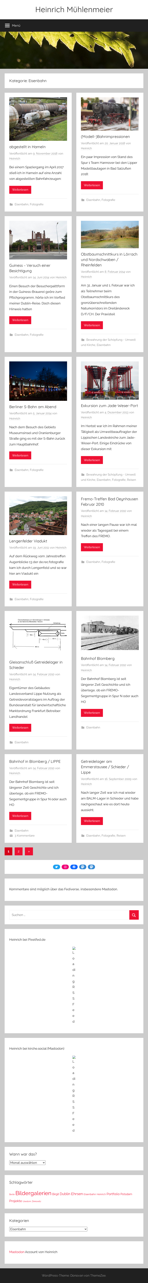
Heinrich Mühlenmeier (74, 9)
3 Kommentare (25, 835)
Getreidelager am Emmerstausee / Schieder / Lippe (105, 767)
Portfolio (113, 1194)
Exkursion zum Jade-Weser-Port (109, 405)
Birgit (55, 1194)
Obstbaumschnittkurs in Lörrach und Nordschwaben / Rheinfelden (109, 259)
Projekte (15, 1201)
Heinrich (14, 158)
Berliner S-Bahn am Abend (32, 406)
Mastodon (16, 1252)
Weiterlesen (20, 189)
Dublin (65, 1194)
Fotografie (37, 204)
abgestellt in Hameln (27, 146)
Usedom (27, 1201)
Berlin (12, 1194)
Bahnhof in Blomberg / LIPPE (35, 761)
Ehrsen (77, 1194)
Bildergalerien (33, 1193)
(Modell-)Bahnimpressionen (105, 136)
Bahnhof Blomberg (97, 658)
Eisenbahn (22, 204)
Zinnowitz (36, 1201)
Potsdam (126, 1194)
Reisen (131, 480)
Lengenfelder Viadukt (28, 541)
